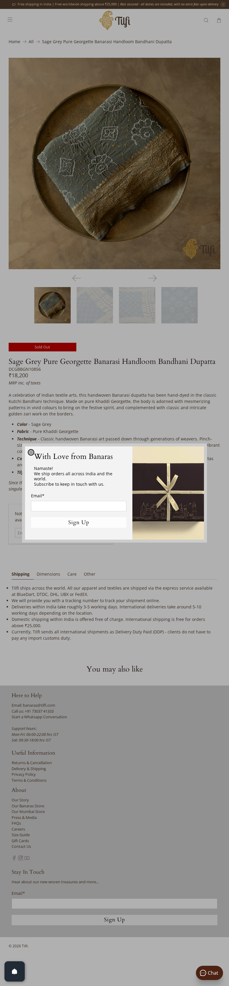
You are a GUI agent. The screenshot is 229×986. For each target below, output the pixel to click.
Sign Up (78, 522)
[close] (31, 452)
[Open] (14, 971)
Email (37, 496)
